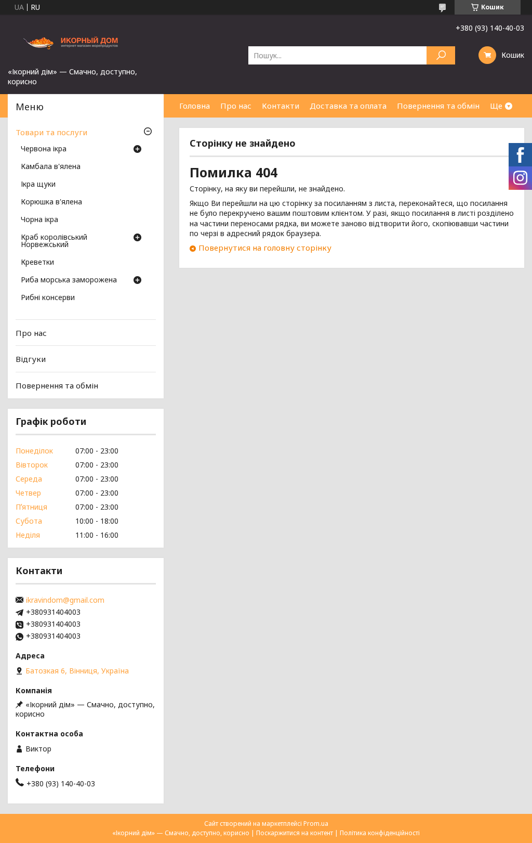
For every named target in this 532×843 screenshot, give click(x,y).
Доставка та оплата (348, 105)
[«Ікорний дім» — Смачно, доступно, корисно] (85, 40)
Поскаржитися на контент (294, 832)
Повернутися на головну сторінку (264, 247)
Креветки (37, 262)
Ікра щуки (38, 184)
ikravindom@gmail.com (65, 600)
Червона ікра (43, 149)
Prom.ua (315, 823)
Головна (194, 105)
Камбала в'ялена (51, 167)
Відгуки (31, 359)
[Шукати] (441, 55)
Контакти (280, 105)
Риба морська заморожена (69, 280)
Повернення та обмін (438, 105)
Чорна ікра (39, 220)
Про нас (235, 105)
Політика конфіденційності (380, 832)
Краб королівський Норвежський (54, 241)
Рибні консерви (48, 298)
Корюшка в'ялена (51, 202)
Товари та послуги (51, 132)
